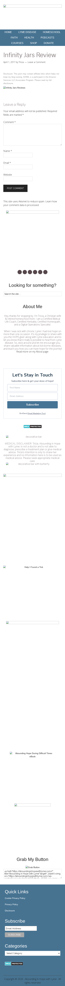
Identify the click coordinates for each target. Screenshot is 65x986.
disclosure (8, 83)
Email (7, 162)
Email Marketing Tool (37, 413)
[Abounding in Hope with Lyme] (33, 867)
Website (7, 174)
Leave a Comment (37, 62)
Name (7, 151)
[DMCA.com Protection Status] (32, 427)
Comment (9, 122)
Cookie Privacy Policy (15, 898)
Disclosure (10, 910)
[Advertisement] (32, 713)
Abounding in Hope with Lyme (41, 979)
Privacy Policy (11, 904)
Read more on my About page (32, 351)
